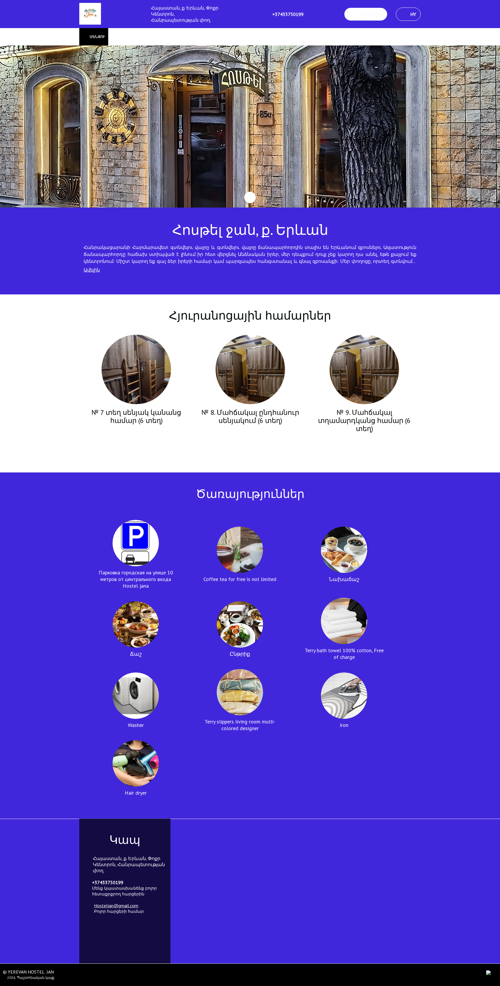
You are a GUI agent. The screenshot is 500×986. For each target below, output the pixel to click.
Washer (136, 725)
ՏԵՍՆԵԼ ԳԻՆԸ (136, 435)
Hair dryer (136, 792)
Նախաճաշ (344, 579)
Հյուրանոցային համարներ (250, 315)
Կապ (124, 839)
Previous (86, 389)
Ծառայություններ (250, 493)
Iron (344, 725)
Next (413, 389)
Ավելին (92, 270)
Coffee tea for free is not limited (239, 579)
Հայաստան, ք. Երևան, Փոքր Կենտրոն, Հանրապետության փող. (184, 14)
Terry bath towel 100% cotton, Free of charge (344, 653)
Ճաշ (136, 653)
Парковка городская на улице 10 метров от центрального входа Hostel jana (136, 579)
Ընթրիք (240, 653)
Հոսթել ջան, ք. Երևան (250, 230)
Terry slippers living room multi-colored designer (240, 725)
